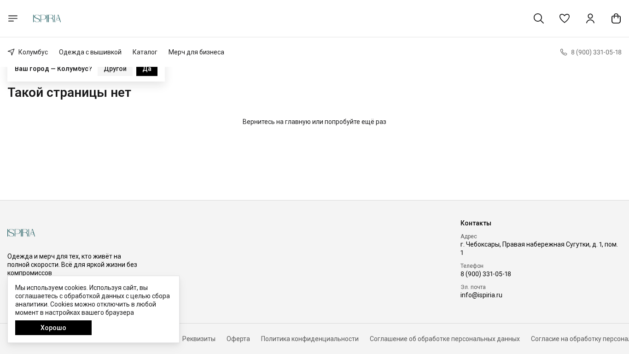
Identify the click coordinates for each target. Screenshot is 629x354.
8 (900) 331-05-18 (485, 273)
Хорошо (53, 327)
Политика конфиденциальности (310, 338)
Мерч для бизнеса (196, 52)
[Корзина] (616, 18)
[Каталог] (12, 18)
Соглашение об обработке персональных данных (445, 338)
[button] (564, 18)
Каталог (145, 52)
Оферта (238, 338)
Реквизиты (198, 338)
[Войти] (590, 18)
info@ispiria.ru (481, 295)
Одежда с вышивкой (90, 52)
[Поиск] (538, 18)
